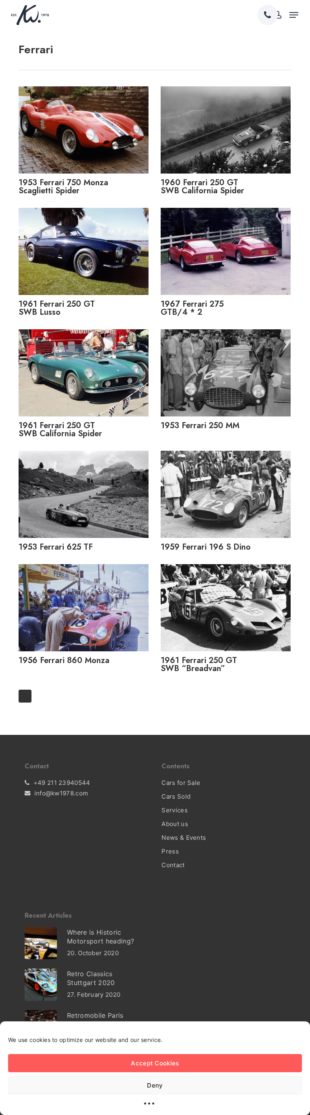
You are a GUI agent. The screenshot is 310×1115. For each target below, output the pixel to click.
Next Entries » (25, 696)
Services (174, 810)
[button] (293, 15)
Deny (155, 1085)
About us (174, 824)
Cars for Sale (180, 783)
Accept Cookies (155, 1063)
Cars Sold (176, 796)
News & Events (183, 837)
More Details (85, 123)
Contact (172, 865)
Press (170, 851)
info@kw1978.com (61, 793)
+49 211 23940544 (62, 783)
